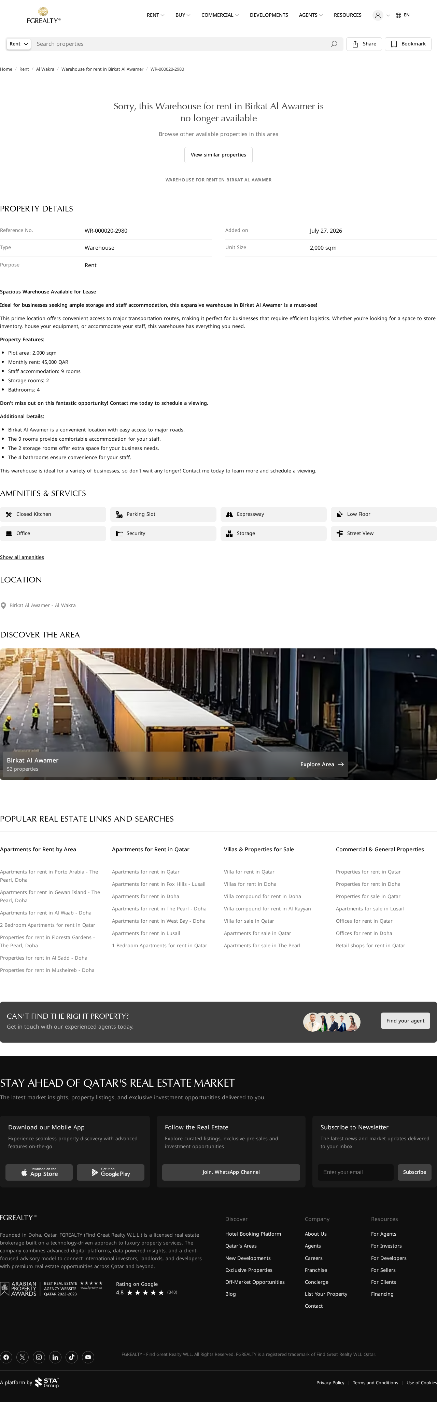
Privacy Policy (330, 1382)
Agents (313, 1246)
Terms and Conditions (375, 1382)
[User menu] (381, 15)
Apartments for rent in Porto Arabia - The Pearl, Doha (49, 876)
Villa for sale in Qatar (249, 921)
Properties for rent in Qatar (368, 872)
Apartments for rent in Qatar (146, 872)
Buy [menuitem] (180, 15)
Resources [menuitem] (348, 15)
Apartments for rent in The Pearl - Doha (159, 908)
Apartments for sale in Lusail (370, 908)
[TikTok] (72, 1357)
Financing (382, 1294)
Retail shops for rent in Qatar (370, 945)
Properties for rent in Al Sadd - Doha (43, 958)
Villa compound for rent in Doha (262, 896)
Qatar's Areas (241, 1246)
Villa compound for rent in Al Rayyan (267, 908)
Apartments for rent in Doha (145, 896)
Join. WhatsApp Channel (231, 1172)
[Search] (333, 44)
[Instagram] (39, 1357)
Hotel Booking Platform (253, 1234)
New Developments (248, 1258)
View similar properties (218, 155)
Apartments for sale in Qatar (257, 933)
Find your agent (405, 1021)
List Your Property (326, 1294)
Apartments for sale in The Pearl (262, 945)
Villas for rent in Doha (250, 884)
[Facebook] (6, 1357)
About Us (316, 1234)
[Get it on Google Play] (110, 1172)
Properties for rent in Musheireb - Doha (47, 970)
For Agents (383, 1234)
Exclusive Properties (248, 1270)
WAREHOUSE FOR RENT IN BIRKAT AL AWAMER (218, 180)
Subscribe (414, 1172)
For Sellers (383, 1270)
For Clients (383, 1282)
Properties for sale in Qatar (368, 896)
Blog (230, 1294)
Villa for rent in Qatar (249, 872)
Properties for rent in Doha (368, 884)
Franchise (316, 1270)
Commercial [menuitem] (217, 15)
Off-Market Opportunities (255, 1282)
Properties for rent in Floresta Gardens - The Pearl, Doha (47, 941)
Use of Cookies (422, 1382)
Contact (314, 1306)
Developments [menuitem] (269, 15)
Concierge (316, 1282)
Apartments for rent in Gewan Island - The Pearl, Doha (50, 896)
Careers (314, 1258)
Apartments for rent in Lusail (146, 933)
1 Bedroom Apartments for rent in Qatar (159, 945)
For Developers (389, 1258)
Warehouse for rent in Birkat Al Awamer (102, 69)
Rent (24, 69)
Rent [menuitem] (153, 15)
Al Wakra (45, 69)
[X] (22, 1357)
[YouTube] (88, 1357)
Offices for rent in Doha (364, 933)
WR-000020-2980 (167, 69)
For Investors (386, 1246)
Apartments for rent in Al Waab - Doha (45, 913)
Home (6, 69)
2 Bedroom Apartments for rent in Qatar (47, 925)
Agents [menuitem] (308, 15)
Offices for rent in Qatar (364, 921)
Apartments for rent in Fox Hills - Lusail (159, 884)
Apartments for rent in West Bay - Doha (159, 921)
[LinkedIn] (55, 1357)
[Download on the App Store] (39, 1172)
